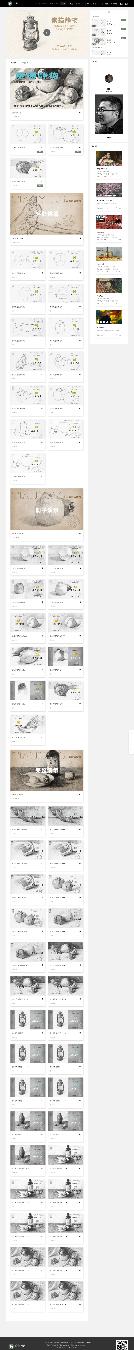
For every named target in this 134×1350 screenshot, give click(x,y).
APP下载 (114, 4)
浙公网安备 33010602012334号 (67, 1347)
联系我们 (105, 4)
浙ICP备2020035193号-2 (84, 1342)
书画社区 (96, 4)
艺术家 (87, 4)
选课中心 (79, 4)
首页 (71, 4)
